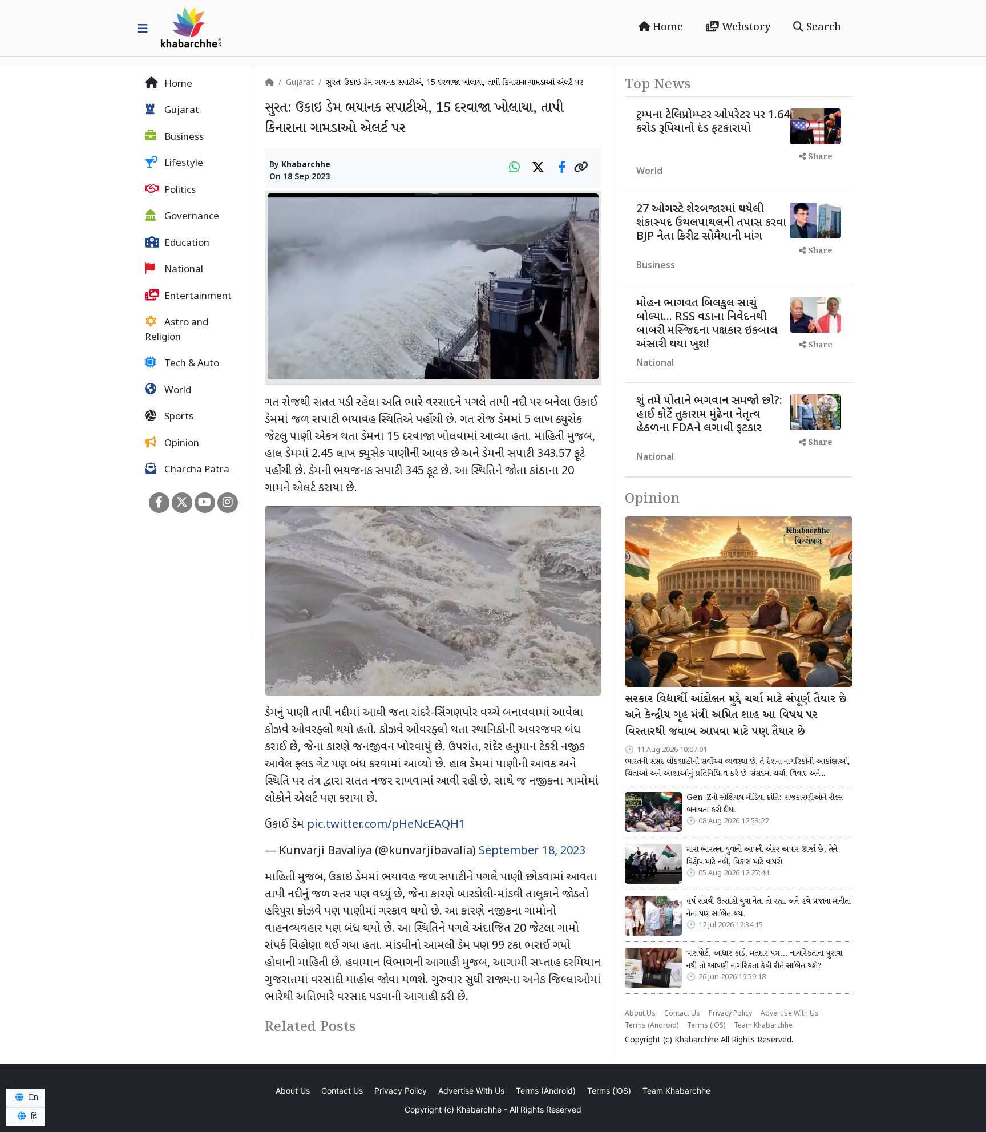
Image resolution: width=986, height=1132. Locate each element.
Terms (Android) (651, 1025)
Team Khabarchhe (763, 1025)
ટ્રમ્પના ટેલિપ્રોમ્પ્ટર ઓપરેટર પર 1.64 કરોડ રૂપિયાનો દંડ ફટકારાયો (713, 122)
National (182, 270)
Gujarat (180, 111)
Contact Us (682, 1013)
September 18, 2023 (532, 851)
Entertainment (197, 296)
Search (822, 27)
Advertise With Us (790, 1013)
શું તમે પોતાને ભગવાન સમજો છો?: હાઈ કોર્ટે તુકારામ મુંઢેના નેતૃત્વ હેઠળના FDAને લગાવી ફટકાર (709, 415)
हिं (33, 1116)
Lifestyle (182, 164)
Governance (190, 217)
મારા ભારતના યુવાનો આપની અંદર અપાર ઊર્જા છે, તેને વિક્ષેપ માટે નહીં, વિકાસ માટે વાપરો (761, 856)
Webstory (744, 27)
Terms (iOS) (706, 1025)
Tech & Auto (190, 364)
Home (666, 27)
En (32, 1097)
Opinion (180, 444)
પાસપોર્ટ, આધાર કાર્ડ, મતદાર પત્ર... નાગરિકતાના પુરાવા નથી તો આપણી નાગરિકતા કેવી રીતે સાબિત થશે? (764, 960)
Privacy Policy (730, 1013)
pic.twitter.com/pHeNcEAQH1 (386, 825)
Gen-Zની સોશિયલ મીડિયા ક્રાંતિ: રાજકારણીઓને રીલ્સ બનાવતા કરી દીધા (764, 804)
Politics (179, 190)
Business (183, 137)
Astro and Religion (176, 331)
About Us (640, 1013)
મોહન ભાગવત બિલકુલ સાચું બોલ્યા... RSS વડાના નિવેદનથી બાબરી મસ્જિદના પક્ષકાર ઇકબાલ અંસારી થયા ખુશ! (707, 324)
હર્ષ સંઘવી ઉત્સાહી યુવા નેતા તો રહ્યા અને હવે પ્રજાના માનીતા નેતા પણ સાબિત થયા (768, 908)
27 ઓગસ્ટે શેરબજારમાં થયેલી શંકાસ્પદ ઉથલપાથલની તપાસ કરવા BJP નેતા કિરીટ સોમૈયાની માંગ (711, 223)
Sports (177, 417)
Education (185, 243)
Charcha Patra (195, 470)
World (176, 391)
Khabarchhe (305, 165)
